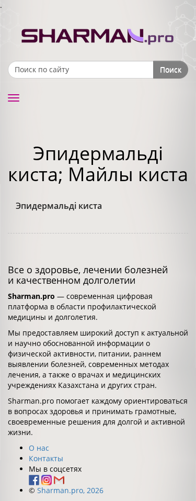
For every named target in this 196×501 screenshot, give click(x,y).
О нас (39, 448)
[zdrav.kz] (98, 34)
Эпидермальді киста (59, 205)
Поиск (170, 69)
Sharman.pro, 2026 (70, 490)
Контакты (46, 458)
